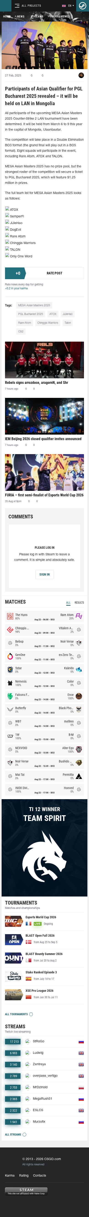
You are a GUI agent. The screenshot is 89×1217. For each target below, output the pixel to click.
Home (7, 16)
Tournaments (60, 16)
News (20, 16)
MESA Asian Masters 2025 (34, 305)
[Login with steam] (82, 5)
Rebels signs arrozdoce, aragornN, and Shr (36, 382)
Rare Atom (24, 323)
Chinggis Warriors (47, 323)
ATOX (53, 314)
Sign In (44, 574)
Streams (37, 16)
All (68, 602)
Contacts (39, 1175)
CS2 (21, 331)
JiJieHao (68, 314)
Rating (24, 1175)
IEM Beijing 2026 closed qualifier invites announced (43, 439)
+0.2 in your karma (16, 288)
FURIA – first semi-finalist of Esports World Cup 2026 (44, 495)
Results (79, 602)
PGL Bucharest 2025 (30, 314)
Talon (68, 323)
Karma (10, 1175)
